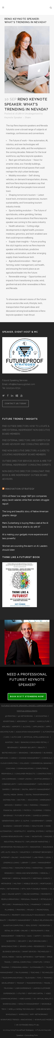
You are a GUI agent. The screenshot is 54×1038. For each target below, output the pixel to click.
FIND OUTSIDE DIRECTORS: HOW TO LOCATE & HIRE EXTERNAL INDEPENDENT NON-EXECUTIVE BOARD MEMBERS (26, 430)
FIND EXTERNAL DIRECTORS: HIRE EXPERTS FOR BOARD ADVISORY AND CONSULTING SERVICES (26, 442)
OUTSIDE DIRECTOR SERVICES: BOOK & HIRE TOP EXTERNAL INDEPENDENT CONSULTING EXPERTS (26, 463)
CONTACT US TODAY (15, 403)
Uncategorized (32, 113)
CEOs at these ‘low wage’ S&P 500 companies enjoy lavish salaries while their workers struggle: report (26, 500)
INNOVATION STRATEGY (19, 489)
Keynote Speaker (13, 117)
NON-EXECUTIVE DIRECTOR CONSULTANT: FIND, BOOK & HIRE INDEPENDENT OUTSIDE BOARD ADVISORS (26, 475)
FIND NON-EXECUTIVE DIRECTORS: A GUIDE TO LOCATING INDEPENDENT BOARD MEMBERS (25, 452)
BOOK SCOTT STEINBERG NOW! (27, 696)
